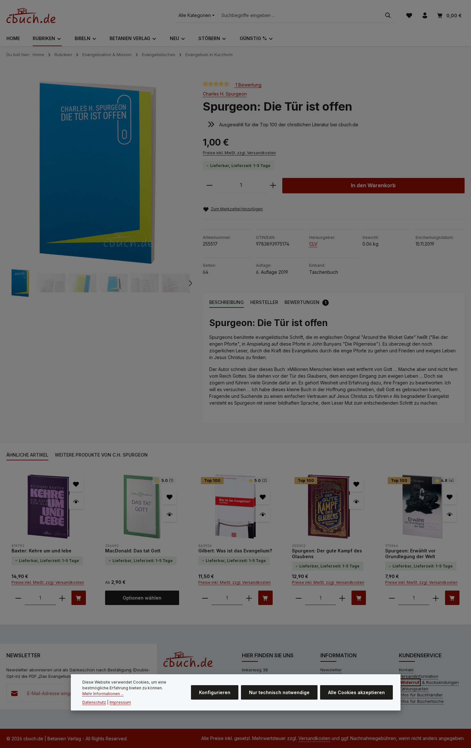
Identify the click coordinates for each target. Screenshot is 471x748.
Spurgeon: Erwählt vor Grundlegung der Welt (410, 553)
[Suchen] (388, 15)
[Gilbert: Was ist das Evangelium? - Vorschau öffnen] (263, 515)
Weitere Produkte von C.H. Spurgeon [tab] (101, 455)
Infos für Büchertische (421, 701)
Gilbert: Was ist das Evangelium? (235, 550)
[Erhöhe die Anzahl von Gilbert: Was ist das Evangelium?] (249, 598)
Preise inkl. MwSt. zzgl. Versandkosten (239, 152)
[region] (98, 189)
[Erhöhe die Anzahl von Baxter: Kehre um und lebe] (62, 598)
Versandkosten (314, 738)
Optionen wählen (142, 598)
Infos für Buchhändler (421, 694)
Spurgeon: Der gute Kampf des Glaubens (327, 553)
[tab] (226, 302)
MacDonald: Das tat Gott (133, 550)
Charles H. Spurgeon (225, 94)
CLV (313, 244)
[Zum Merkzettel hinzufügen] (76, 484)
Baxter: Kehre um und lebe (41, 550)
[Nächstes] (190, 283)
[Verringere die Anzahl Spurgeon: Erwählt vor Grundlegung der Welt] (392, 598)
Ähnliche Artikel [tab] (27, 455)
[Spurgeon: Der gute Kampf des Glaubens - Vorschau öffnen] (356, 502)
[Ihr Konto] (424, 15)
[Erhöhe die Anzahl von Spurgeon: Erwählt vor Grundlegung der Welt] (435, 598)
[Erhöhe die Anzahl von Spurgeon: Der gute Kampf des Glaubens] (342, 598)
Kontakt (406, 669)
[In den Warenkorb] (78, 598)
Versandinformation (418, 676)
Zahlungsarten (413, 688)
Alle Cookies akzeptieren (356, 692)
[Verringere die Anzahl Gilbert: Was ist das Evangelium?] (205, 598)
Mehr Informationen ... (103, 694)
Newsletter (331, 669)
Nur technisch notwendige (279, 692)
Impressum (120, 702)
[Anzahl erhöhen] (273, 185)
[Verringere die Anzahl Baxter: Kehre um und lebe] (18, 598)
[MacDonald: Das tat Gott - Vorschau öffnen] (169, 515)
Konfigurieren (214, 692)
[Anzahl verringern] (209, 185)
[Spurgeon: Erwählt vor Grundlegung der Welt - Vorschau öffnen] (449, 515)
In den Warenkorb (373, 185)
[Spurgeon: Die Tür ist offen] (97, 172)
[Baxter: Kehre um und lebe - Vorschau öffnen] (76, 502)
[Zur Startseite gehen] (31, 15)
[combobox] (300, 15)
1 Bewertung (247, 84)
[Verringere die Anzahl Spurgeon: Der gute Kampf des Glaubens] (298, 598)
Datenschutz (94, 702)
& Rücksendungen (429, 682)
